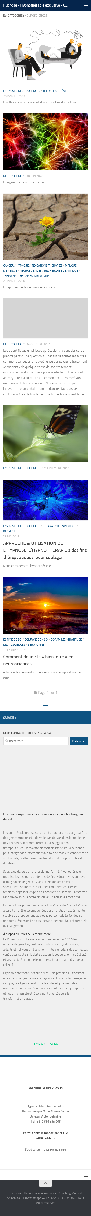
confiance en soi (36, 639)
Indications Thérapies (46, 265)
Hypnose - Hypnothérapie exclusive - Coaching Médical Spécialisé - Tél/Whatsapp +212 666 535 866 (35, 5)
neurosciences (29, 91)
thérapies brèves (55, 91)
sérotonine (36, 645)
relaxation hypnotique (59, 526)
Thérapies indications (34, 276)
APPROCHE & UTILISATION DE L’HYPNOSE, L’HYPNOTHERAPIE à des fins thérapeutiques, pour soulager (45, 550)
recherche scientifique (61, 271)
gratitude (74, 639)
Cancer (8, 265)
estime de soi (12, 639)
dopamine (58, 639)
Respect (9, 531)
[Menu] (85, 5)
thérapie (9, 276)
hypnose (9, 91)
